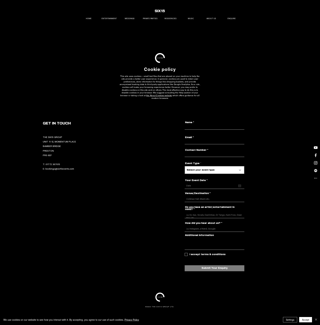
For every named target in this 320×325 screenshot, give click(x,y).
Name (188, 122)
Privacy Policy (131, 319)
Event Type (192, 163)
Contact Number (195, 150)
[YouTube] (315, 147)
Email (188, 137)
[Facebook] (315, 155)
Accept (305, 319)
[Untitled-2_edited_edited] (315, 178)
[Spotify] (315, 170)
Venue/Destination (197, 193)
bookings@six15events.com (60, 169)
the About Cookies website (159, 95)
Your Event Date (197, 180)
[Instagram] (315, 163)
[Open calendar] (239, 186)
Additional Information (199, 235)
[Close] (316, 319)
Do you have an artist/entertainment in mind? (209, 208)
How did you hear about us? (202, 223)
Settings (290, 319)
